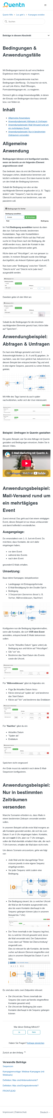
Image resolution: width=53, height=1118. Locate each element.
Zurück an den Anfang (13, 1052)
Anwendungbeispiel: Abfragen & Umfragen (27, 121)
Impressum (8, 1112)
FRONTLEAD (9, 1091)
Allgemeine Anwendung (19, 118)
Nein (34, 1032)
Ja (19, 1032)
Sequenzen (8, 1066)
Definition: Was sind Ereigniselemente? (20, 1085)
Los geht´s (20, 15)
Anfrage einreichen (35, 1043)
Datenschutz (21, 1112)
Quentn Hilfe (8, 15)
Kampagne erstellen (36, 15)
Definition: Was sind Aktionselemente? (20, 1080)
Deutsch (44, 1112)
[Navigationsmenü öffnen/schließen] (45, 5)
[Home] (14, 5)
